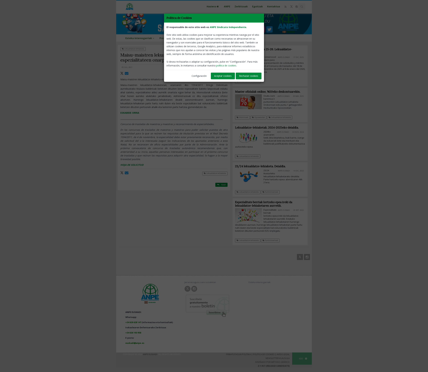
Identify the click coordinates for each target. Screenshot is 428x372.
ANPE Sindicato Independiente (228, 27)
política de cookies (226, 65)
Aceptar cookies (223, 75)
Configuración (199, 75)
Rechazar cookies (248, 75)
